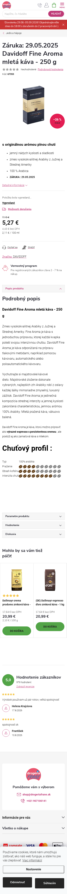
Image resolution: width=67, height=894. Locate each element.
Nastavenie (33, 869)
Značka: (14, 257)
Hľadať (56, 13)
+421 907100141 (37, 800)
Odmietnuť (17, 882)
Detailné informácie (13, 185)
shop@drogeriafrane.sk (36, 794)
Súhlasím (49, 883)
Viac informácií (32, 860)
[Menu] (62, 5)
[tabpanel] (17, 600)
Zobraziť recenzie (25, 686)
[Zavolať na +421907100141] (39, 5)
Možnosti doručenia (19, 209)
